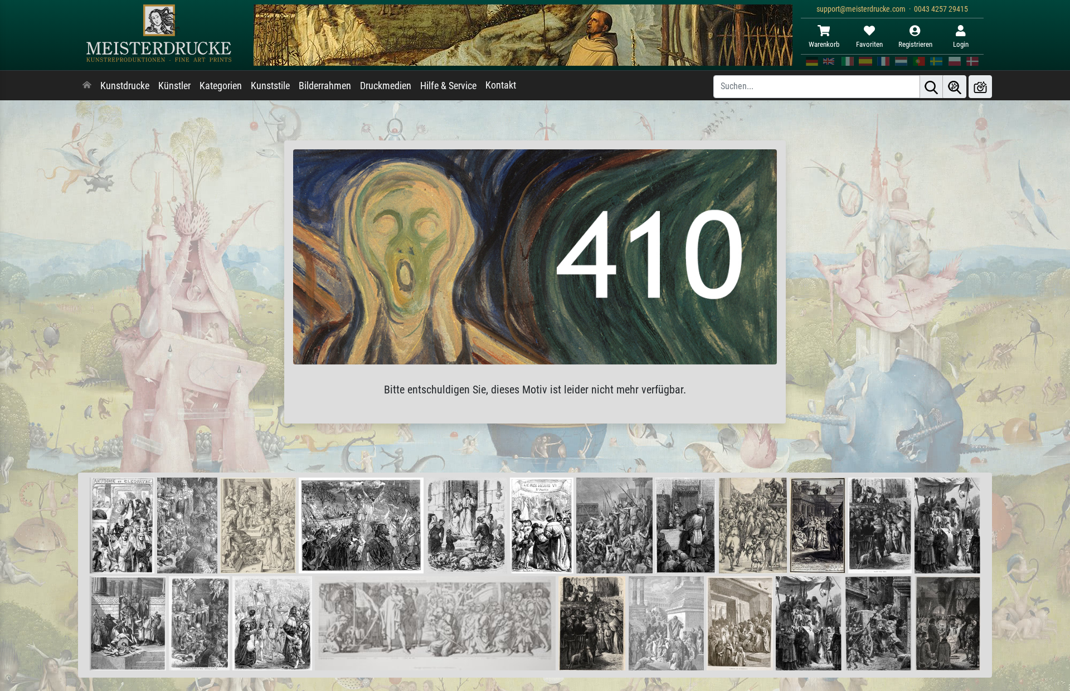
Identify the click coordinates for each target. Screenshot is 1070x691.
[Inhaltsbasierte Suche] (954, 86)
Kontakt (500, 85)
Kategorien (221, 85)
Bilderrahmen (325, 85)
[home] (87, 85)
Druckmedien (385, 85)
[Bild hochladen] (980, 86)
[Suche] (931, 86)
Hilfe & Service (448, 85)
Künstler (174, 85)
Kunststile (270, 85)
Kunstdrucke (124, 85)
